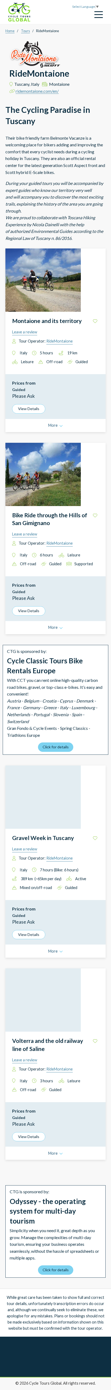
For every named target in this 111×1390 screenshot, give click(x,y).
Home (10, 31)
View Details (28, 408)
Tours (25, 31)
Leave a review (24, 332)
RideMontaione (59, 341)
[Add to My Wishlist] (95, 321)
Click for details (56, 747)
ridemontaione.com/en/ (37, 91)
